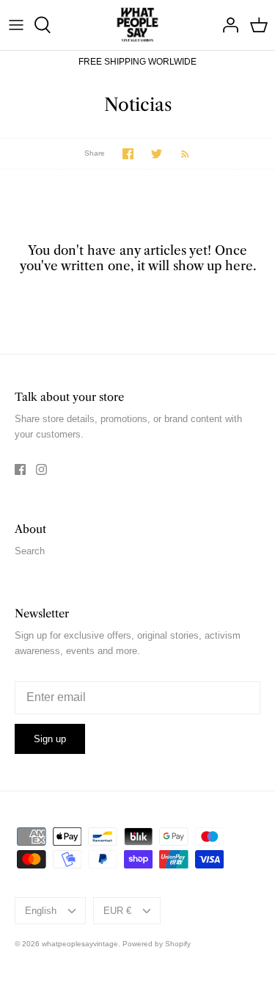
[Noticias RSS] (178, 154)
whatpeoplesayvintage (80, 944)
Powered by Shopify (156, 944)
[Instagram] (41, 469)
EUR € (117, 910)
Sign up (50, 738)
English (40, 910)
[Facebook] (20, 469)
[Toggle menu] (16, 25)
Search (30, 550)
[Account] (226, 25)
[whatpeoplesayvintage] (137, 25)
